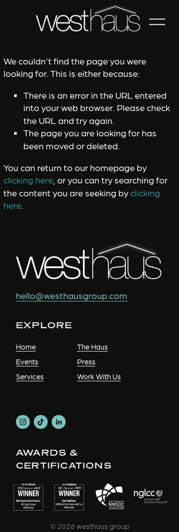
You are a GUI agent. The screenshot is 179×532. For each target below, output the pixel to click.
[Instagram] (23, 422)
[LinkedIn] (59, 422)
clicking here (28, 179)
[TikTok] (41, 422)
